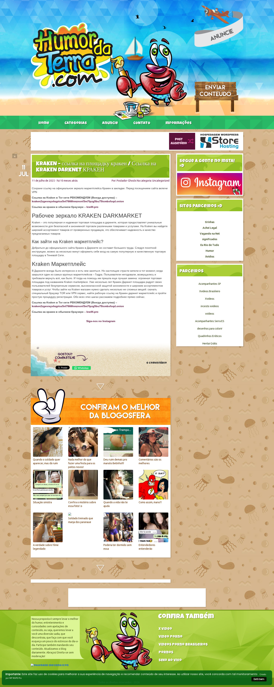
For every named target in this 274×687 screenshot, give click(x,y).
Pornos (166, 653)
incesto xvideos (210, 306)
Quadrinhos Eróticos (210, 336)
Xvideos (209, 298)
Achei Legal (210, 227)
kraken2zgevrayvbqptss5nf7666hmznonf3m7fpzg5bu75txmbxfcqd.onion (78, 201)
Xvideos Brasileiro (209, 291)
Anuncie (110, 123)
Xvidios (209, 256)
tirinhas (209, 222)
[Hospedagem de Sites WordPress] (219, 141)
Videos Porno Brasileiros (183, 645)
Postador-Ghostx (126, 180)
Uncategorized (160, 180)
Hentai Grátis (209, 343)
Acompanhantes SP (210, 283)
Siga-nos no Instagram (100, 321)
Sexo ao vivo (170, 660)
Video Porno (170, 637)
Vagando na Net (210, 233)
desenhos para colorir (209, 328)
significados (209, 239)
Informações (179, 123)
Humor (210, 250)
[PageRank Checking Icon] (50, 666)
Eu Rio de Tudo (209, 244)
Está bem (259, 679)
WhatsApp (81, 368)
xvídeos (209, 313)
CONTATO (141, 123)
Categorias (75, 123)
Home (43, 123)
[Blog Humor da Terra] (109, 71)
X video (165, 629)
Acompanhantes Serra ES (209, 321)
